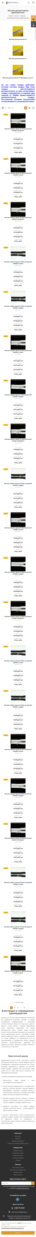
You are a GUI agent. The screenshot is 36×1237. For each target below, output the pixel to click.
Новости (18, 1138)
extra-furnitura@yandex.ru (19, 1212)
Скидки (18, 1160)
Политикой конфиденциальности (19, 1186)
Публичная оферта (18, 1141)
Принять (18, 1233)
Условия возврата (18, 1158)
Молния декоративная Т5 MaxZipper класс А (18, 78)
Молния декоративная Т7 (18, 58)
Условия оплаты (18, 1150)
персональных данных (23, 1188)
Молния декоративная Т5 (18, 39)
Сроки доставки (18, 1155)
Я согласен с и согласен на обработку (19, 1187)
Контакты (18, 1136)
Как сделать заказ (18, 1167)
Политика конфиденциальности (18, 1143)
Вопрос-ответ (18, 1172)
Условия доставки (18, 1153)
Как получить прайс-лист (18, 1170)
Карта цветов (18, 1175)
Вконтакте (17, 1199)
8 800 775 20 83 (19, 1208)
